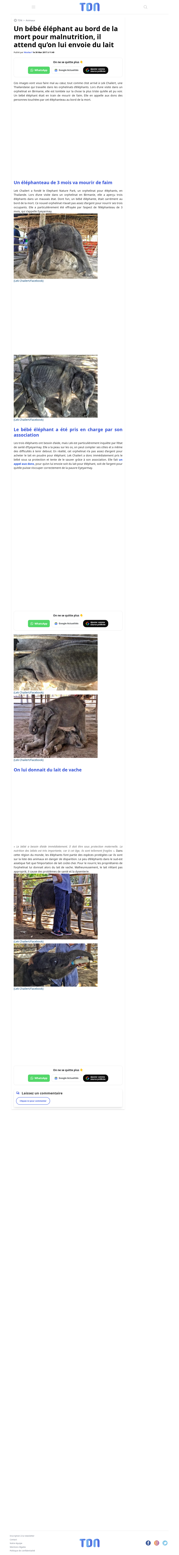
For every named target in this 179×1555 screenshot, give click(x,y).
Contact (13, 1539)
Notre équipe (16, 1543)
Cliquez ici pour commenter (33, 1101)
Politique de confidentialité (22, 1550)
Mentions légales (18, 1547)
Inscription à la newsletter (22, 1535)
